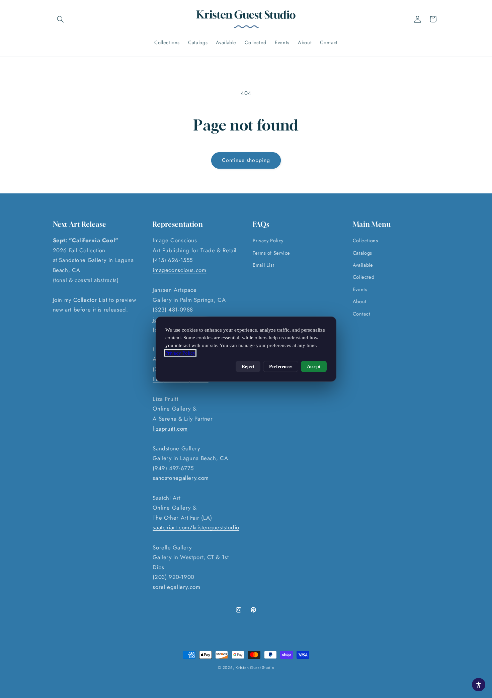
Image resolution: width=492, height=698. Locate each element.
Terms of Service (271, 253)
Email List (263, 265)
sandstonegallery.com (181, 478)
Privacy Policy (268, 241)
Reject (248, 366)
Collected (364, 277)
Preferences (280, 366)
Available (363, 265)
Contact (361, 314)
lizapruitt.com (170, 429)
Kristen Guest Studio (255, 667)
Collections (365, 241)
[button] (60, 19)
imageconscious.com (179, 270)
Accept (314, 366)
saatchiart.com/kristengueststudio (196, 528)
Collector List (90, 300)
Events (360, 289)
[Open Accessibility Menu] (478, 684)
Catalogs (362, 253)
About (359, 302)
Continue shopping (246, 160)
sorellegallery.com (176, 587)
